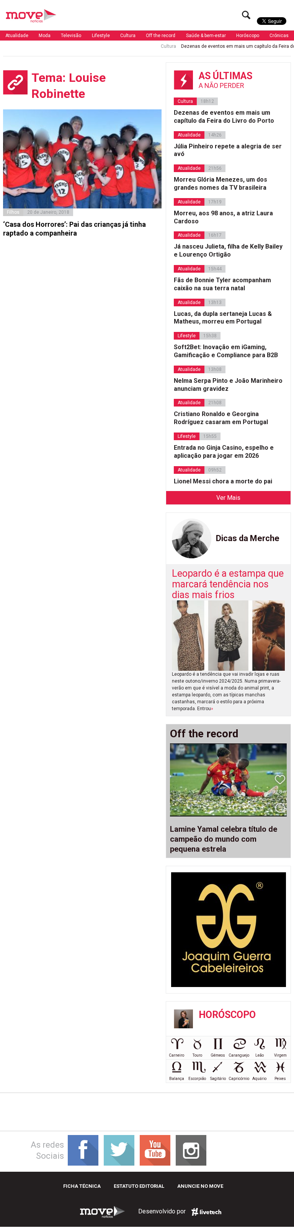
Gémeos (218, 1055)
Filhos (13, 212)
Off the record (160, 35)
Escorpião (197, 1079)
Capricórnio (239, 1079)
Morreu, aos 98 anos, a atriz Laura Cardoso (223, 217)
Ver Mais (228, 497)
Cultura (128, 35)
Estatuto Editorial (139, 1186)
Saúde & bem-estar (206, 35)
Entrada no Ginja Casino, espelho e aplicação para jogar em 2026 (224, 451)
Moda (45, 35)
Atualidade (16, 35)
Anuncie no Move (200, 1186)
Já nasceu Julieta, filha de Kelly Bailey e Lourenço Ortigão (228, 250)
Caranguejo (239, 1055)
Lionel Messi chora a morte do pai (223, 481)
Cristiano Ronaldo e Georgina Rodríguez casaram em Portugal (221, 418)
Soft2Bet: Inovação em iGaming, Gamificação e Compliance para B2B (226, 351)
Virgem (280, 1055)
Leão (259, 1055)
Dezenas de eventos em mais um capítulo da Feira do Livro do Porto (224, 116)
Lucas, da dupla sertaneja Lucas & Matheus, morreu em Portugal (223, 317)
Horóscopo (247, 35)
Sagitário (218, 1079)
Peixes (280, 1079)
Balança (176, 1079)
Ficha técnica (82, 1186)
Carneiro (176, 1055)
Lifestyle (101, 35)
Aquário (259, 1079)
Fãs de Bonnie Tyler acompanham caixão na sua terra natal (222, 284)
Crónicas (279, 35)
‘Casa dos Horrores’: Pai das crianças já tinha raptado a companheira (74, 228)
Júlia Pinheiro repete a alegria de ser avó (228, 150)
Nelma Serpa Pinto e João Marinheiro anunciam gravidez (228, 384)
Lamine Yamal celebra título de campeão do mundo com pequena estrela (223, 839)
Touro (197, 1055)
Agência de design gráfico (206, 1212)
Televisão (71, 35)
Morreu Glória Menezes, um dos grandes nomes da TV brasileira (220, 183)
